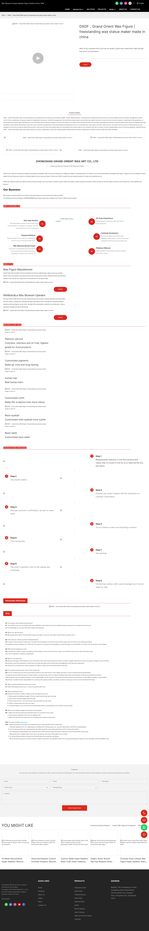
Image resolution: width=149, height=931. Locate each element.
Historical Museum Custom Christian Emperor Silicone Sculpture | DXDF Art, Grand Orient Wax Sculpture (44, 860)
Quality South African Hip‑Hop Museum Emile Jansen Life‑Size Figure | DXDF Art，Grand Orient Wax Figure (102, 860)
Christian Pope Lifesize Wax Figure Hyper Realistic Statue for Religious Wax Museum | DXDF (133, 860)
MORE (60, 289)
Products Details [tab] (74, 113)
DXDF (3, 15)
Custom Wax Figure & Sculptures (124, 825)
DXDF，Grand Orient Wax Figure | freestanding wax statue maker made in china (32, 15)
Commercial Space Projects (100, 825)
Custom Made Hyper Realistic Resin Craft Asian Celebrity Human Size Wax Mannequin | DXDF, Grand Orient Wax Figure (74, 860)
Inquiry (85, 64)
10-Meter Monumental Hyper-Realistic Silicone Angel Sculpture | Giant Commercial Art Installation (14, 860)
